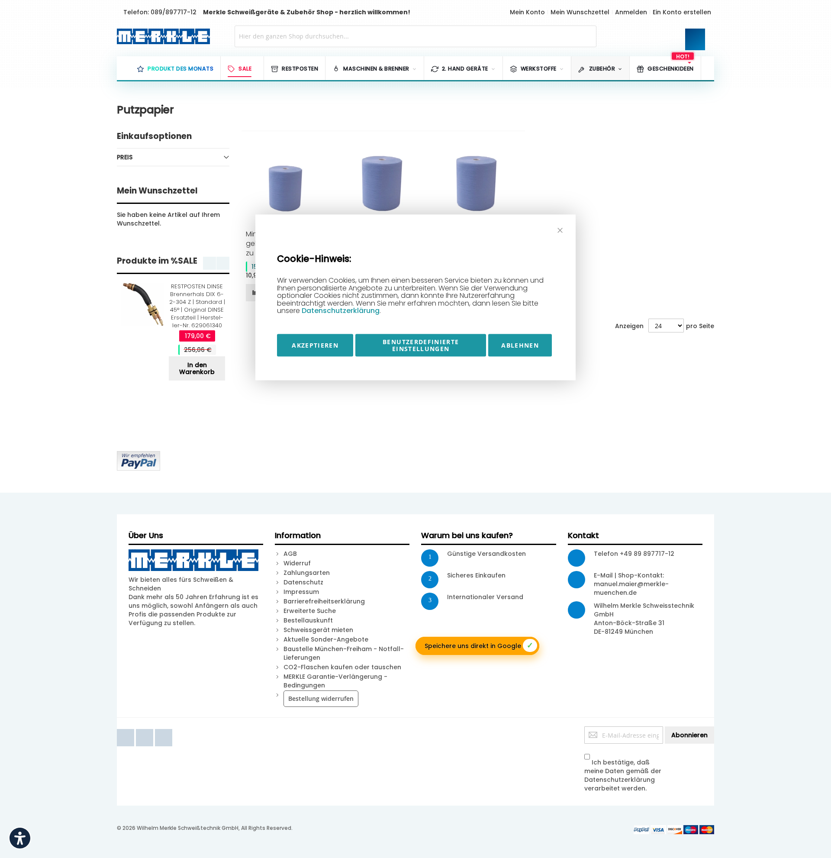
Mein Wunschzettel (580, 12)
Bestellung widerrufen (321, 698)
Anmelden (631, 12)
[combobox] (416, 36)
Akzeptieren (315, 345)
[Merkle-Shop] (160, 36)
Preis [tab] (124, 157)
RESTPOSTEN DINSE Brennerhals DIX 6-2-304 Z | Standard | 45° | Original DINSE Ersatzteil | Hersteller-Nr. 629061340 (197, 305)
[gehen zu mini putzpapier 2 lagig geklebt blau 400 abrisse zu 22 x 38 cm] (288, 183)
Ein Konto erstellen (682, 12)
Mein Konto (527, 12)
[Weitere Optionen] (138, 455)
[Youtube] (145, 730)
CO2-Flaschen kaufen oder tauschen (342, 667)
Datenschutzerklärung (341, 311)
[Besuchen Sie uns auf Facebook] (126, 730)
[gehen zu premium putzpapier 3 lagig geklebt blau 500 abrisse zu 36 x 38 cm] (477, 183)
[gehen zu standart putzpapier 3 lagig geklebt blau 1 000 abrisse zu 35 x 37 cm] (383, 183)
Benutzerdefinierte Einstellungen (421, 345)
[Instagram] (163, 730)
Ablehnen (520, 345)
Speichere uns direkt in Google (479, 645)
